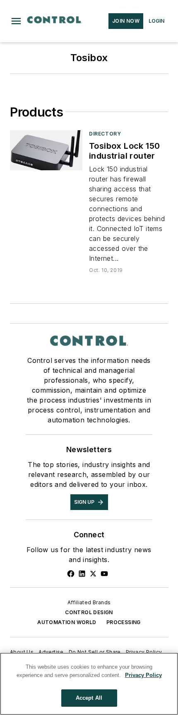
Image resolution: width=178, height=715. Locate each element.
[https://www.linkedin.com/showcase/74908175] (82, 574)
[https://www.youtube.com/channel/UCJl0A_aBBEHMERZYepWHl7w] (104, 574)
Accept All (89, 698)
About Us (22, 652)
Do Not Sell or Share (95, 652)
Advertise (51, 652)
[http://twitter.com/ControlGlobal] (93, 574)
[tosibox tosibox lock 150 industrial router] (46, 150)
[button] (16, 21)
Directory (105, 134)
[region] (89, 684)
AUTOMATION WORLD (66, 622)
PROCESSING (123, 622)
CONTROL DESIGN (89, 612)
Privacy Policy (144, 652)
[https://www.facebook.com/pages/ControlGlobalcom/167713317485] (71, 574)
